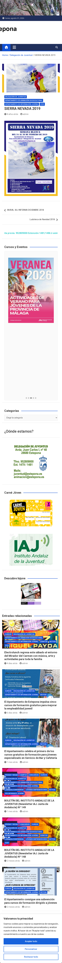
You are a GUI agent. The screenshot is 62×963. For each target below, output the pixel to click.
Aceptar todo (31, 941)
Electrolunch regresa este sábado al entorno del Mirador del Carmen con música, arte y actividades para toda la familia (30, 656)
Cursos (8, 634)
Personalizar (31, 949)
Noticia (53, 642)
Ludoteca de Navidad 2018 (42, 219)
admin (26, 114)
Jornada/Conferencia (14, 790)
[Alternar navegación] (14, 47)
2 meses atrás (13, 861)
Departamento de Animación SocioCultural (23, 100)
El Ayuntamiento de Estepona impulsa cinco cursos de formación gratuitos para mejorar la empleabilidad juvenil (30, 705)
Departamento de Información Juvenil (21, 104)
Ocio (42, 104)
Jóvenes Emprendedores (36, 790)
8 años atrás (12, 114)
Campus (23, 775)
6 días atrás (12, 713)
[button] (26, 398)
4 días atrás (12, 663)
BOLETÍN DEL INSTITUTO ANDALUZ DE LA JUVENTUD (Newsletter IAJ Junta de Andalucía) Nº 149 (29, 804)
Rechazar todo (31, 957)
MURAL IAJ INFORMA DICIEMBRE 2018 (25, 210)
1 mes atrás (12, 762)
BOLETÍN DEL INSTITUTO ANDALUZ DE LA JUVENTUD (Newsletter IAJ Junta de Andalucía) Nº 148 (29, 853)
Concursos (34, 775)
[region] (31, 938)
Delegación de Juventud (15, 97)
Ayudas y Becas (11, 775)
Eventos (43, 642)
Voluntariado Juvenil (14, 793)
